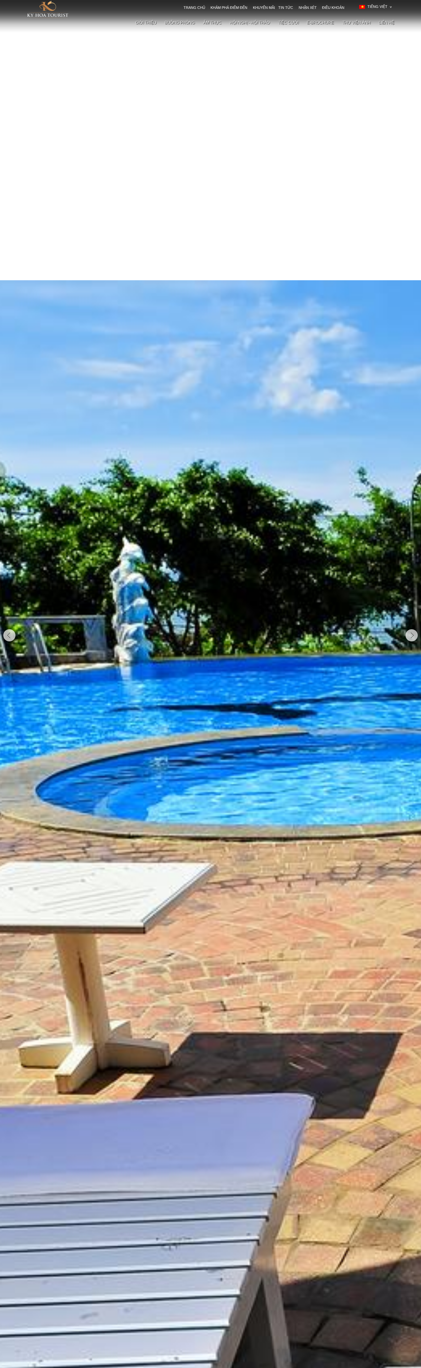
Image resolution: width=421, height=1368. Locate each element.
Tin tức (285, 8)
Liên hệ (386, 22)
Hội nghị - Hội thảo (250, 22)
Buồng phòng (180, 22)
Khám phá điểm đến (228, 8)
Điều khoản (333, 8)
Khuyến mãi (264, 8)
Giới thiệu (146, 22)
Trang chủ (194, 8)
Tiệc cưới (288, 22)
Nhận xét (308, 8)
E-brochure (320, 22)
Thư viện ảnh (356, 22)
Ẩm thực (212, 22)
